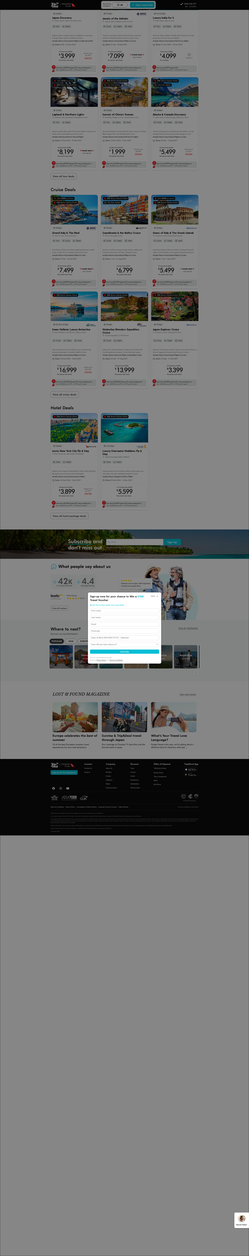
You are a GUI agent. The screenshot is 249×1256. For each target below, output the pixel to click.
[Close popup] (157, 596)
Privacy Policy (101, 660)
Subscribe (124, 651)
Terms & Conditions (116, 660)
